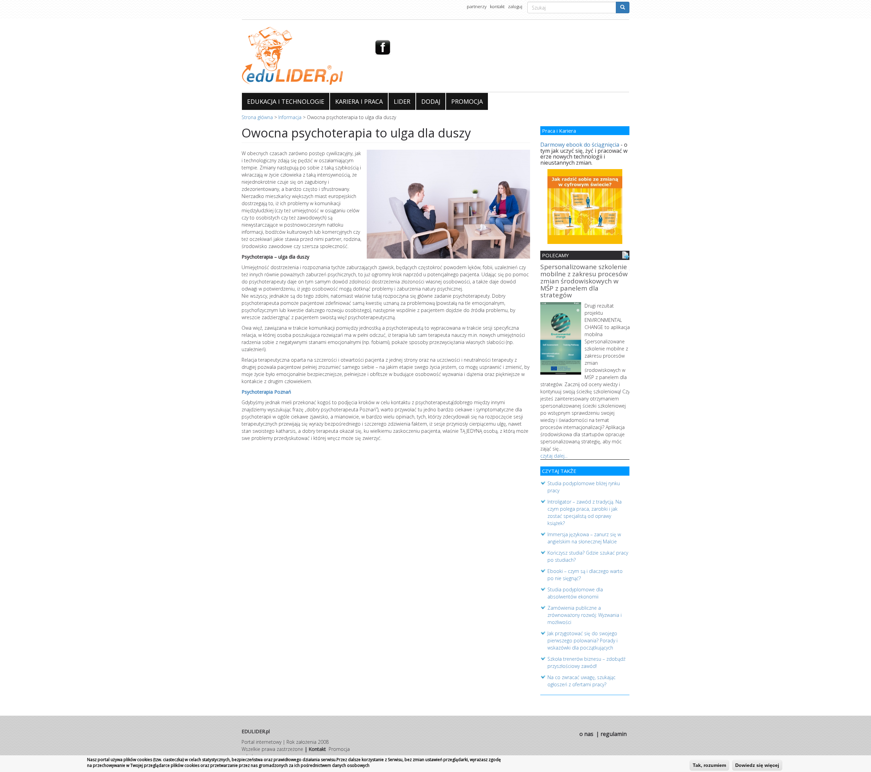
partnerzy (477, 6)
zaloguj (515, 6)
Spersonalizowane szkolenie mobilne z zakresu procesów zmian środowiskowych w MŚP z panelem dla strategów (584, 281)
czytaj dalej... (554, 456)
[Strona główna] (303, 56)
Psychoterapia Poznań (266, 392)
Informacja (289, 117)
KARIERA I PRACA (359, 101)
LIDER (402, 101)
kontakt (497, 6)
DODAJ (430, 101)
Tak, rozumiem (709, 765)
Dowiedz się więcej (757, 765)
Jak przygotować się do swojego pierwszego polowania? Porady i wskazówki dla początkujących (582, 640)
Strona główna (257, 117)
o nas (586, 734)
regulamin (614, 734)
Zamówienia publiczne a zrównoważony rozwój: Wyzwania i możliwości (584, 615)
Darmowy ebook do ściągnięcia (579, 144)
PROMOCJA (467, 101)
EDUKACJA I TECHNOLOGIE (285, 101)
